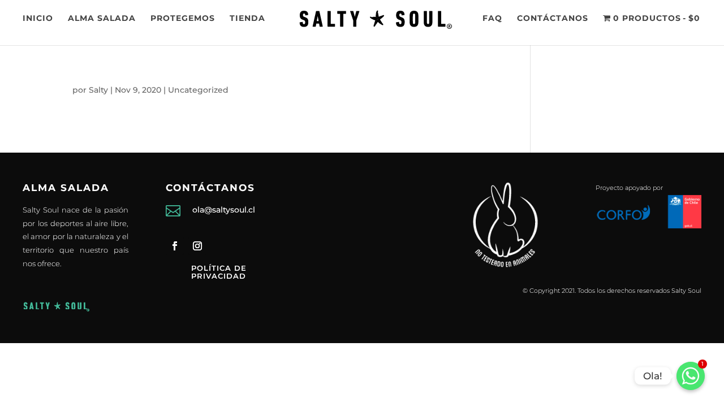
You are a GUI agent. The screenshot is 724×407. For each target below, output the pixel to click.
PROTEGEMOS (182, 18)
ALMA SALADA (102, 18)
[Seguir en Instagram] (197, 246)
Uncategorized (198, 90)
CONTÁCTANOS (552, 18)
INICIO (38, 18)
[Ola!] (690, 376)
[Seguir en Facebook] (175, 246)
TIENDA (247, 18)
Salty (98, 90)
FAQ (492, 18)
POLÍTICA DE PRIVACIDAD (219, 272)
